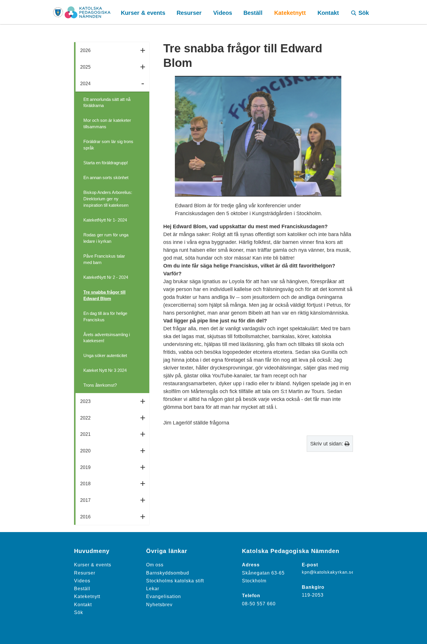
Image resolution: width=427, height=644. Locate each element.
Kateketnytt (87, 596)
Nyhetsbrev (159, 604)
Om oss (155, 564)
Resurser (84, 572)
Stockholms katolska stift (175, 580)
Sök (78, 612)
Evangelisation (163, 596)
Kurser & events (92, 564)
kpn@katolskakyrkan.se (328, 572)
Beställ (82, 588)
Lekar (152, 588)
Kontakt (83, 604)
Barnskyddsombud (167, 572)
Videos (82, 580)
